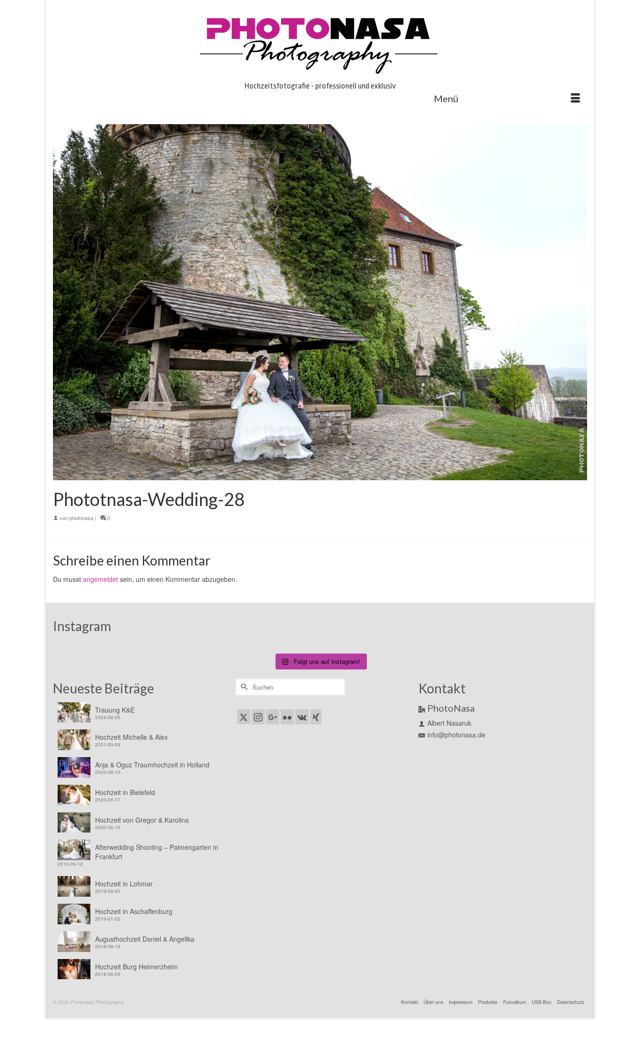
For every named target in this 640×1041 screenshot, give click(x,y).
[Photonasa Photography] (320, 43)
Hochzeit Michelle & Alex (131, 737)
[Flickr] (287, 716)
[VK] (302, 716)
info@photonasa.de (456, 734)
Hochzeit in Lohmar (124, 883)
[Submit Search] (243, 687)
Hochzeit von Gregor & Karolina (142, 820)
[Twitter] (243, 716)
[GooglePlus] (272, 716)
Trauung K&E (114, 709)
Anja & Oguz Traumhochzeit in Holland (152, 764)
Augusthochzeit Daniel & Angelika (144, 939)
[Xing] (315, 716)
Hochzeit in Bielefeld (125, 792)
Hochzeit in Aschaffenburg (133, 911)
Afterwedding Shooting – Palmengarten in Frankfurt (156, 851)
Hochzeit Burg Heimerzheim (136, 966)
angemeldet (100, 579)
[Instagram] (258, 716)
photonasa (81, 517)
